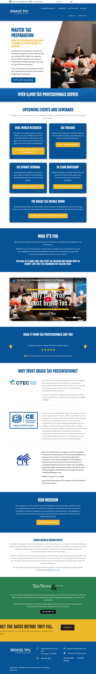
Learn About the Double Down (48, 216)
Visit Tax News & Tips (48, 612)
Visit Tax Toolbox (68, 145)
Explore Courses (23, 80)
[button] (85, 346)
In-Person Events (47, 8)
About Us (72, 16)
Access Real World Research (28, 151)
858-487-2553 (38, 2)
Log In (59, 2)
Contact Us (82, 16)
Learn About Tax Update (28, 187)
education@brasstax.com (23, 2)
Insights (83, 8)
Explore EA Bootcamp (67, 187)
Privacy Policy (69, 658)
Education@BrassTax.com (50, 570)
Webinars (62, 8)
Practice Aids (73, 8)
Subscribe (67, 627)
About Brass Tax (48, 522)
